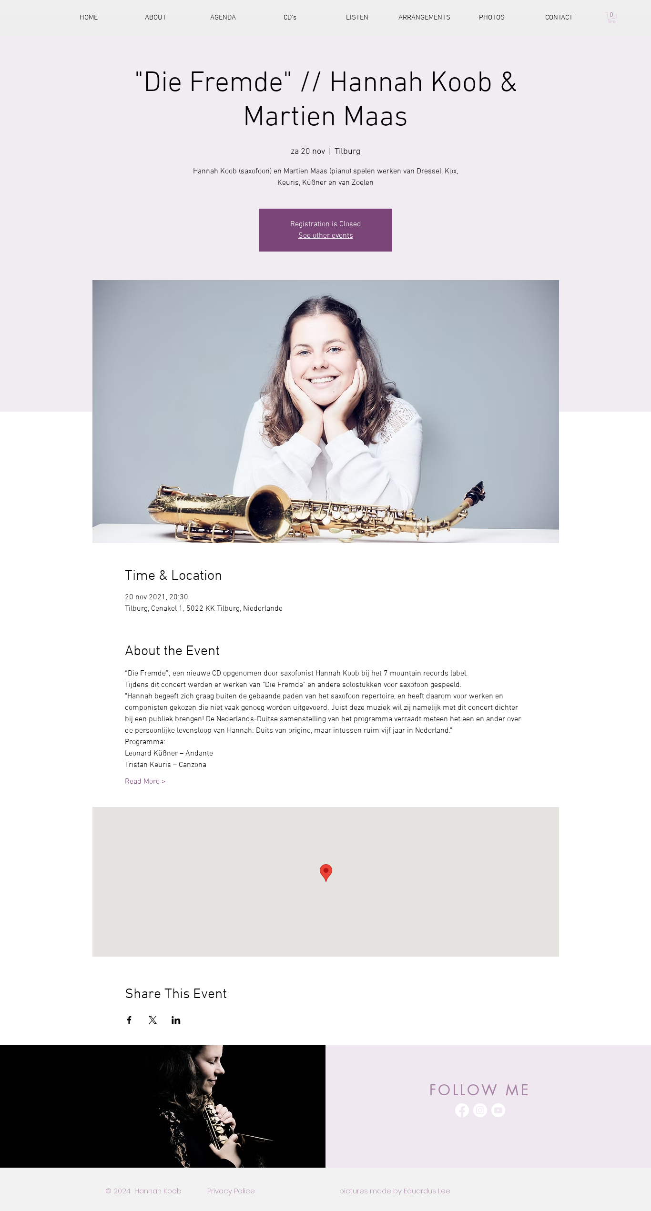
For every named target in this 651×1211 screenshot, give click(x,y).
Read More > (145, 782)
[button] (612, 17)
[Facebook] (462, 1110)
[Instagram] (480, 1110)
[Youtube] (498, 1110)
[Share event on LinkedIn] (176, 1020)
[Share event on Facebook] (129, 1020)
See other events (325, 236)
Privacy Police (231, 1191)
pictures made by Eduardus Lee (394, 1191)
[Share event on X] (152, 1020)
